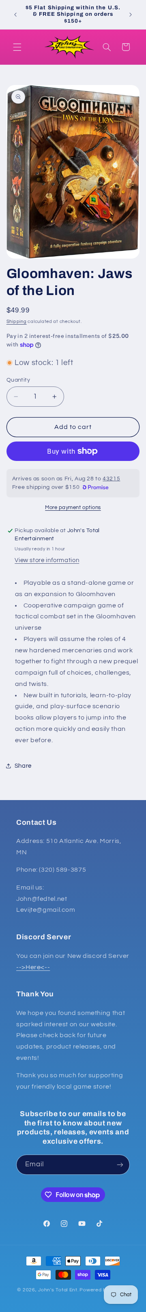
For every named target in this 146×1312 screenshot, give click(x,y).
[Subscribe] (120, 1164)
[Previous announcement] (15, 14)
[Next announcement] (131, 14)
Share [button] (23, 766)
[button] (17, 47)
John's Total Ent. (58, 1290)
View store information (47, 560)
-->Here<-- (33, 967)
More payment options (73, 507)
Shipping (16, 321)
